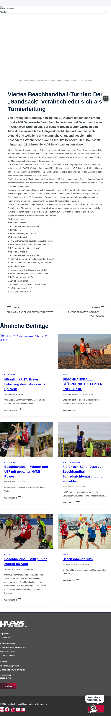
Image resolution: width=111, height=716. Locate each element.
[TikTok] (13, 710)
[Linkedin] (23, 710)
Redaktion (11, 394)
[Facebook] (7, 710)
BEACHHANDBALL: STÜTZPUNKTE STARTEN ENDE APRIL (82, 384)
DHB (13, 375)
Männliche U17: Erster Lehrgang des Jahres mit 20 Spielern (25, 384)
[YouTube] (18, 710)
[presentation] (26, 351)
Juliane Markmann (72, 394)
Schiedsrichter (77, 462)
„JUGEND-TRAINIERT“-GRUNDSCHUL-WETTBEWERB (85, 312)
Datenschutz (5, 637)
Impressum (5, 633)
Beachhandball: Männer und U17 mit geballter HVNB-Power (26, 471)
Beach (7, 375)
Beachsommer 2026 (78, 559)
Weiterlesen (12, 410)
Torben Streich (13, 569)
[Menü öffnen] (108, 13)
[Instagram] (2, 710)
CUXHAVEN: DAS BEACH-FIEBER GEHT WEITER (30, 310)
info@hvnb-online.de (16, 670)
